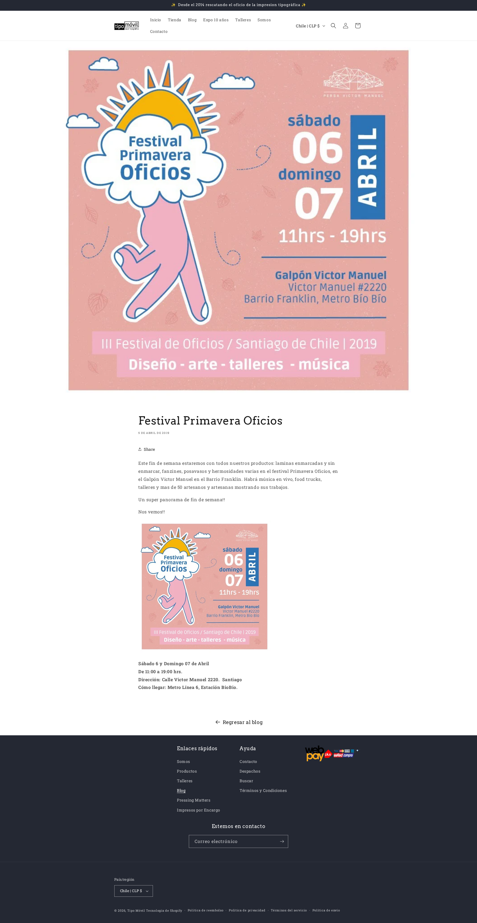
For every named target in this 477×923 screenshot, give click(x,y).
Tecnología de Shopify (164, 910)
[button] (333, 26)
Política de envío (326, 910)
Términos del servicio (289, 910)
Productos (187, 771)
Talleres (185, 780)
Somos (183, 761)
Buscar (246, 780)
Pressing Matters (194, 800)
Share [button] (149, 449)
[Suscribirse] (282, 841)
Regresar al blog (243, 722)
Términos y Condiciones (263, 790)
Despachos (250, 771)
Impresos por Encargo (198, 810)
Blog (181, 790)
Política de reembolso (206, 910)
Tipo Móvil (136, 910)
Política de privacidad (247, 910)
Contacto (248, 761)
